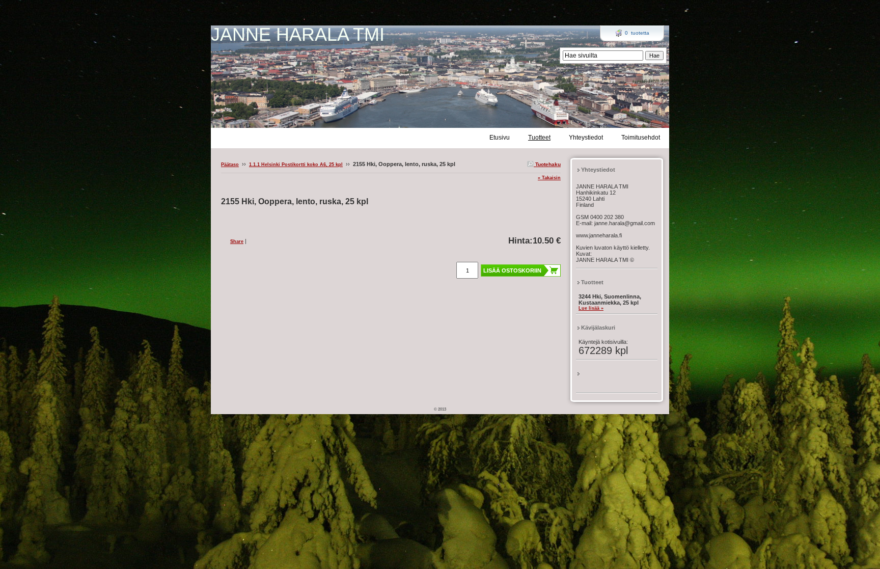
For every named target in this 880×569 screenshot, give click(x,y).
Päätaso (230, 164)
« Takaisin (549, 177)
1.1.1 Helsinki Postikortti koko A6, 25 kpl (296, 164)
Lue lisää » (591, 308)
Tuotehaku (547, 164)
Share (236, 241)
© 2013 (440, 409)
